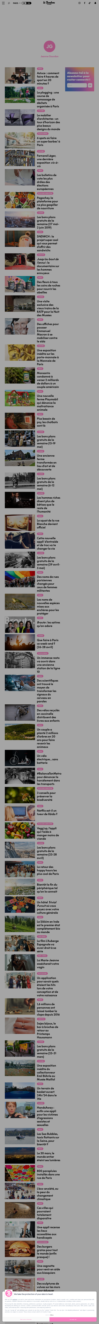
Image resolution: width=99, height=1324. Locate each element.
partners (14, 1299)
